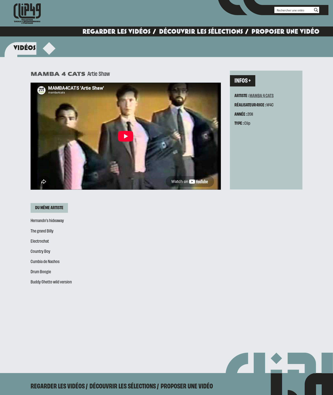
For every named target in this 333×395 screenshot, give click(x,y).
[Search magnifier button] (316, 10)
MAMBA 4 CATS (261, 95)
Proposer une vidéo (285, 31)
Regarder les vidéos (116, 31)
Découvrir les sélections (201, 31)
